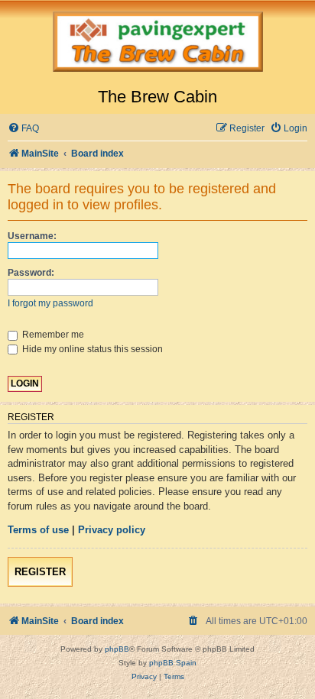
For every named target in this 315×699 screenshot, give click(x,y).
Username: (32, 236)
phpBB (117, 649)
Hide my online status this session (91, 349)
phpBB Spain (172, 663)
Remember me (52, 334)
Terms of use (38, 530)
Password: (31, 272)
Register (40, 572)
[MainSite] (157, 43)
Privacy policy (111, 530)
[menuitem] (23, 128)
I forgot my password (50, 303)
